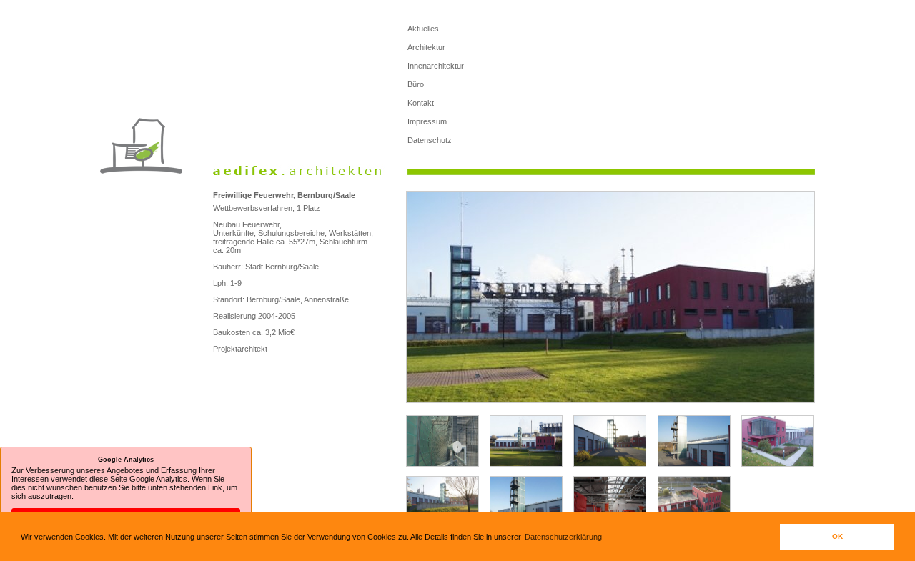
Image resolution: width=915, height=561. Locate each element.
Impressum (427, 121)
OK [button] (837, 536)
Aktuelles (423, 28)
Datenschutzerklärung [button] (563, 536)
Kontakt (420, 103)
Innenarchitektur (435, 65)
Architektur (426, 47)
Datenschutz (429, 140)
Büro (415, 84)
